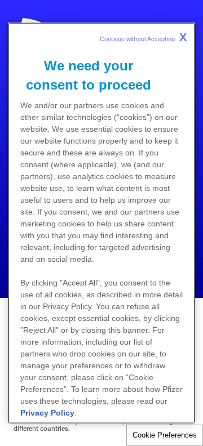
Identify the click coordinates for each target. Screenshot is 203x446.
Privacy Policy (47, 412)
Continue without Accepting (143, 37)
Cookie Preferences (165, 435)
